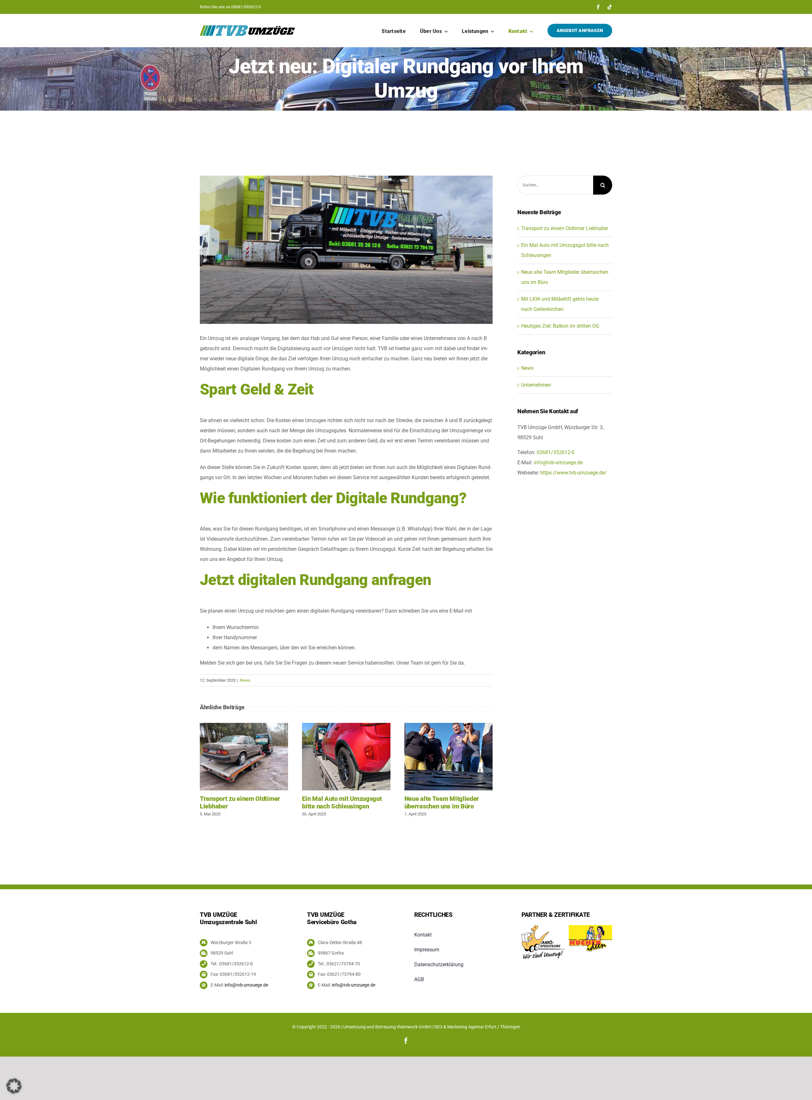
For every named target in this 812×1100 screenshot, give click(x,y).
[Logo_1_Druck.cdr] (590, 927)
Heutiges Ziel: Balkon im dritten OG (560, 326)
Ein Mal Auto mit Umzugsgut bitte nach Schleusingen (346, 757)
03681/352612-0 (246, 6)
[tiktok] (609, 7)
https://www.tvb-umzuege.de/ (573, 473)
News (245, 680)
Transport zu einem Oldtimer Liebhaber (244, 757)
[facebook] (598, 7)
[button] (14, 1086)
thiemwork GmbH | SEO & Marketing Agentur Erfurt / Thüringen (458, 1026)
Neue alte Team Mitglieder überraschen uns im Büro (448, 757)
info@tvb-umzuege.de (558, 463)
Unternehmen (536, 385)
